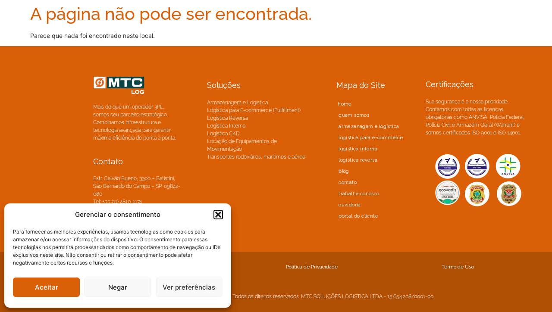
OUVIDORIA (350, 205)
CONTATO (348, 182)
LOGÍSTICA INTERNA (358, 149)
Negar (117, 287)
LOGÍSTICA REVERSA (358, 160)
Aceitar (46, 287)
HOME (344, 104)
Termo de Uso (458, 267)
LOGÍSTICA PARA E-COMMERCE (371, 137)
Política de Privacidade (312, 267)
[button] (218, 214)
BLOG (344, 171)
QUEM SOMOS (354, 115)
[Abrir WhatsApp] (530, 290)
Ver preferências (189, 287)
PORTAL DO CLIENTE (358, 216)
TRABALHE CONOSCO (359, 194)
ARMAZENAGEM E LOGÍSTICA (369, 126)
